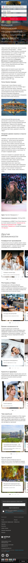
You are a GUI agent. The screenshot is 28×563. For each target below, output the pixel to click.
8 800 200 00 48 (4, 542)
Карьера (3, 524)
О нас (2, 519)
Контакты (3, 526)
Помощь (3, 532)
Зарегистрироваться (14, 507)
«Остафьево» (4, 227)
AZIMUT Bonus (4, 528)
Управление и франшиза (7, 522)
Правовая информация (19, 550)
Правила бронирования (9, 512)
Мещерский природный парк (9, 224)
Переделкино (11, 226)
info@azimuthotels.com (6, 548)
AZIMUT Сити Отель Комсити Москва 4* (11, 22)
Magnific (7, 551)
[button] (10, 494)
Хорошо (23, 561)
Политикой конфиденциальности (18, 511)
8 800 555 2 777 (4, 546)
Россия (15, 519)
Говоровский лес (20, 223)
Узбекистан (17, 522)
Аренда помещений (6, 530)
